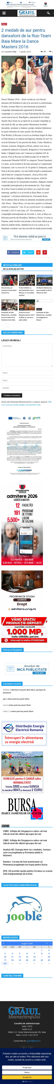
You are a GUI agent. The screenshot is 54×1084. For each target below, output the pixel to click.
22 (42, 960)
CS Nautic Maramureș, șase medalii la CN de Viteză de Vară (44, 290)
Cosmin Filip (10, 51)
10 (5, 956)
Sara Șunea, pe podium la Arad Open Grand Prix (9, 290)
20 (27, 960)
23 (49, 960)
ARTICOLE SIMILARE (12, 265)
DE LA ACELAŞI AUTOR (13, 269)
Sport (4, 24)
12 (20, 956)
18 (12, 960)
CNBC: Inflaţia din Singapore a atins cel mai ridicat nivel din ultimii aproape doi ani (25, 832)
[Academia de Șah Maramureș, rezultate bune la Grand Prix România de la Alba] (9, 304)
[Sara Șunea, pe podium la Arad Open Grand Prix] (9, 280)
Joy (4, 699)
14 (34, 956)
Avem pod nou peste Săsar (18, 699)
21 (34, 960)
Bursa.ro (5, 826)
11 (12, 956)
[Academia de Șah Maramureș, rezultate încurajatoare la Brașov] (44, 304)
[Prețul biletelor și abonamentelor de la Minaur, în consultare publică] (27, 280)
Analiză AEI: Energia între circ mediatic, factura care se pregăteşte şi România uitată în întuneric (27, 852)
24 (5, 963)
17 (5, 960)
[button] (49, 13)
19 (20, 960)
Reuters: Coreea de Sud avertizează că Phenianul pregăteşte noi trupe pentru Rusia (25, 863)
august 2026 (27, 943)
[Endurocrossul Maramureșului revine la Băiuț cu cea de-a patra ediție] (27, 304)
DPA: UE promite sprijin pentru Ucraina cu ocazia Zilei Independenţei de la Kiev (27, 872)
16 (49, 956)
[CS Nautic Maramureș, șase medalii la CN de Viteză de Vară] (44, 280)
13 (27, 956)
